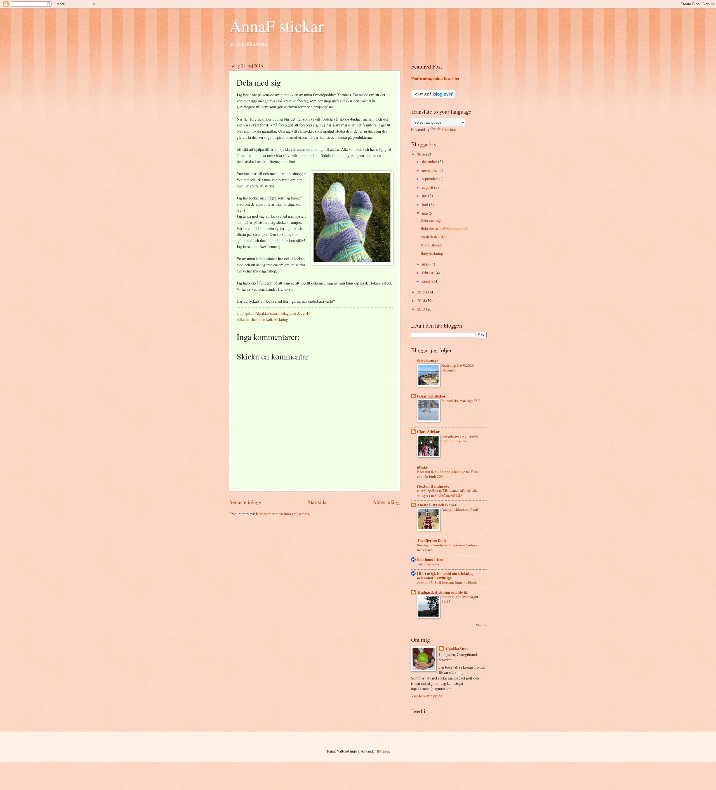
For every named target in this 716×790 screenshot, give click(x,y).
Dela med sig (431, 220)
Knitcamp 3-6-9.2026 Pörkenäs (457, 368)
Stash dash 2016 (433, 236)
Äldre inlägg (386, 502)
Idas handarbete (430, 559)
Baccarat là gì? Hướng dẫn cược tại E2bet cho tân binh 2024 (448, 474)
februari (428, 272)
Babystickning (432, 253)
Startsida (317, 502)
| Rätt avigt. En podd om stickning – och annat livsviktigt (446, 576)
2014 (421, 300)
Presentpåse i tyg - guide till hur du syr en (459, 438)
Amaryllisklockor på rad (459, 509)
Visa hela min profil (426, 696)
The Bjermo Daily (432, 540)
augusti (428, 187)
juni (425, 204)
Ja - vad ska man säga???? (460, 400)
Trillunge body (428, 563)
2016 (421, 154)
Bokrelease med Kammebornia (444, 228)
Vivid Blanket (431, 245)
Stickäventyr (427, 361)
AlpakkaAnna (456, 649)
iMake (422, 467)
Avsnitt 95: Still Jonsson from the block (447, 582)
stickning (281, 319)
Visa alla (481, 625)
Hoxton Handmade (433, 486)
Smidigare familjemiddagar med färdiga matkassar (447, 547)
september (430, 178)
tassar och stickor (431, 396)
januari (428, 281)
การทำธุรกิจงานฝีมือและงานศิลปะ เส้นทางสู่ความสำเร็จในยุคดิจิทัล (447, 493)
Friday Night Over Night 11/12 (459, 599)
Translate (449, 129)
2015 (421, 292)
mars (426, 264)
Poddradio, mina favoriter (435, 78)
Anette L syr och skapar (436, 505)
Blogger (383, 751)
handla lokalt (262, 319)
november (430, 170)
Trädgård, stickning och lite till (442, 592)
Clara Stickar (428, 431)
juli (425, 195)
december (430, 161)
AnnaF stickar (276, 26)
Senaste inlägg (245, 502)
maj (425, 213)
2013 (421, 309)
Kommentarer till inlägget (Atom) (282, 513)
